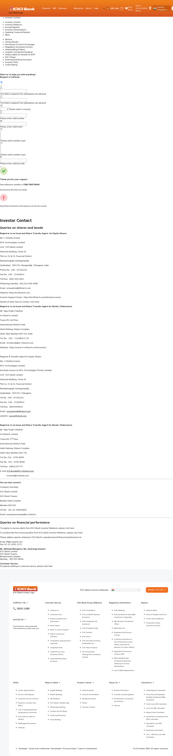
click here (34, 301)
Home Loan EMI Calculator (156, 704)
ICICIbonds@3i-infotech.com (20, 343)
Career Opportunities (26, 690)
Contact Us (54, 610)
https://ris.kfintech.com (19, 292)
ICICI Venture (87, 632)
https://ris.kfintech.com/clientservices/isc (42, 297)
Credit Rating (11, 64)
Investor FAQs (11, 62)
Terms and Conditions (155, 619)
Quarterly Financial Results (17, 32)
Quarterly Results (89, 699)
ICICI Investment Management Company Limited (91, 654)
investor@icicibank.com (18, 475)
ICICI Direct (86, 636)
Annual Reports (12, 27)
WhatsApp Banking (58, 707)
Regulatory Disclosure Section (19, 47)
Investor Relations (13, 24)
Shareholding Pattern (15, 49)
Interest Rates (151, 610)
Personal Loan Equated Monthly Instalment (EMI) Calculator (155, 697)
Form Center (55, 625)
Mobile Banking (56, 694)
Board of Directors (121, 690)
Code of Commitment (87, 748)
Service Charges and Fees (156, 614)
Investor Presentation (90, 694)
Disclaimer (55, 748)
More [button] (7, 34)
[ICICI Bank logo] (22, 8)
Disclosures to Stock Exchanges (20, 44)
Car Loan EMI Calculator (155, 708)
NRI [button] (54, 8)
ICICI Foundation (88, 610)
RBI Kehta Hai (119, 628)
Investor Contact (13, 22)
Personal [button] (46, 8)
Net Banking (55, 699)
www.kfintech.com (18, 416)
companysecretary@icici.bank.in (21, 514)
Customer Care (56, 614)
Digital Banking (56, 690)
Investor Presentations (15, 29)
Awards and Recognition (124, 694)
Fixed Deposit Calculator (156, 690)
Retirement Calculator (154, 730)
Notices (8, 39)
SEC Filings (10, 57)
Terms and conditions (39, 748)
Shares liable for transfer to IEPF (20, 54)
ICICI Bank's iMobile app (59, 703)
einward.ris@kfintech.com (19, 288)
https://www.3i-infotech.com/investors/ (27, 347)
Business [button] (63, 8)
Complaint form (56, 647)
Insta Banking (55, 720)
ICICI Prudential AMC (90, 628)
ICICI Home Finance (89, 647)
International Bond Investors (18, 59)
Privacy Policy (69, 748)
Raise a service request (59, 630)
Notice (84, 703)
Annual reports (88, 690)
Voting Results (11, 42)
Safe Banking (119, 610)
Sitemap (21, 727)
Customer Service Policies (28, 699)
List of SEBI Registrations (124, 670)
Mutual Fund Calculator (155, 712)
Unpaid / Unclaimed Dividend (18, 52)
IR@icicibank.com (14, 541)
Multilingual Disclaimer (27, 723)
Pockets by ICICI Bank (58, 711)
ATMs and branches (58, 715)
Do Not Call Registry (26, 694)
